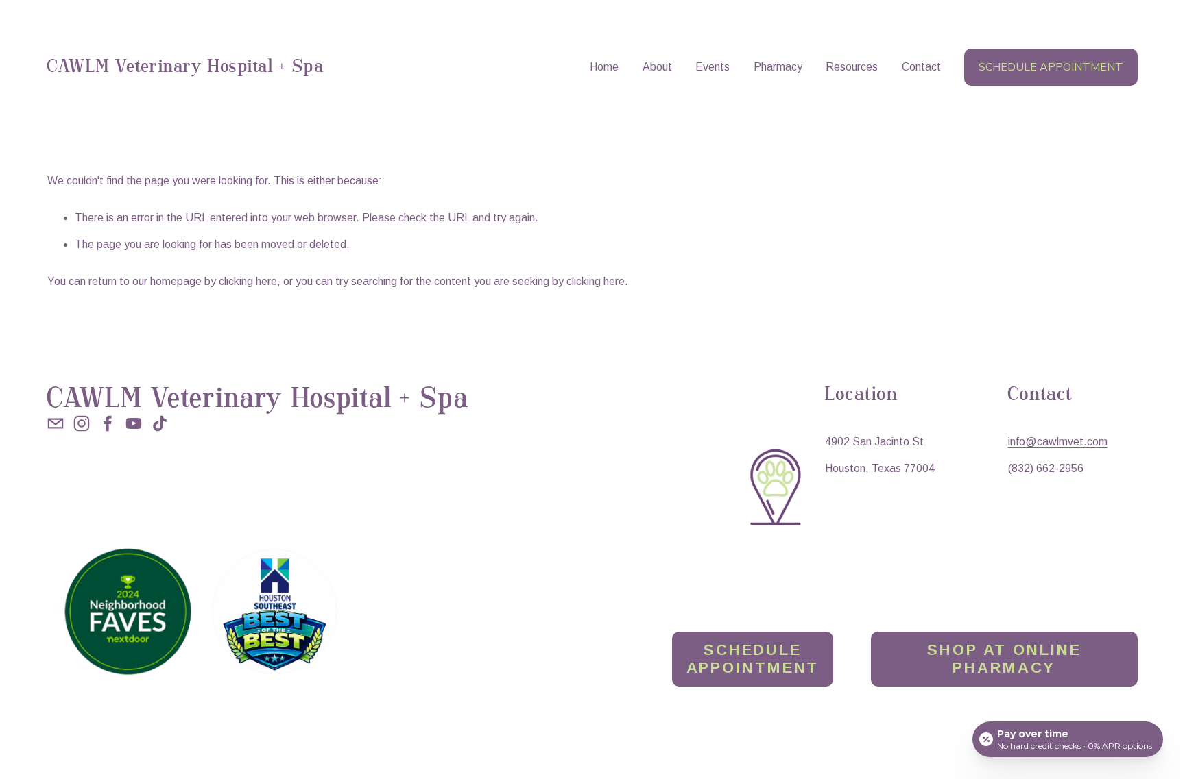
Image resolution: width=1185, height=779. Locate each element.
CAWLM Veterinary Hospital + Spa (185, 67)
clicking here (248, 281)
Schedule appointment (1051, 67)
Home (604, 67)
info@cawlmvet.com (1058, 441)
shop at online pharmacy (1004, 658)
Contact (921, 67)
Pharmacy (778, 67)
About (657, 67)
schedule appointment (752, 658)
